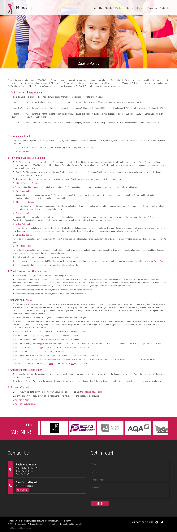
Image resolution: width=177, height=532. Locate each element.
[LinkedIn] (167, 522)
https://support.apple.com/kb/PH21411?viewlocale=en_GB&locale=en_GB (61, 347)
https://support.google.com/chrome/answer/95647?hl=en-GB (54, 335)
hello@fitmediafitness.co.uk (91, 392)
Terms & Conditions (51, 524)
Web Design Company (25, 528)
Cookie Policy (77, 524)
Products (119, 8)
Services (130, 8)
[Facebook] (157, 522)
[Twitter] (162, 522)
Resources (152, 8)
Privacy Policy (158, 261)
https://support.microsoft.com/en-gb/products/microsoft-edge (57, 343)
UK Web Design (12, 528)
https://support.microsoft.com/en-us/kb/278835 (60, 339)
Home (93, 8)
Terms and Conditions (27, 404)
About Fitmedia (105, 8)
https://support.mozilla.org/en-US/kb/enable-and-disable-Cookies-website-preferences (65, 355)
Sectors (140, 8)
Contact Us (164, 8)
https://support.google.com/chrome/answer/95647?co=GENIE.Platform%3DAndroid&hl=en (62, 359)
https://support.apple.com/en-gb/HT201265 (47, 351)
